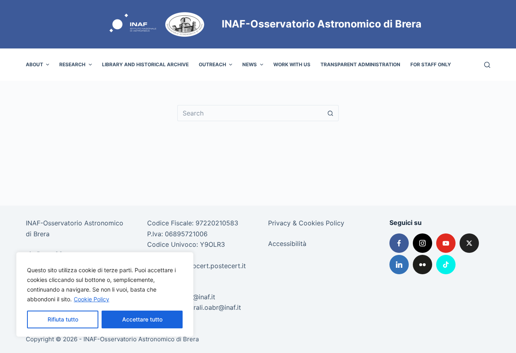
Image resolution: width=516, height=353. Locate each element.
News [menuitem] (249, 64)
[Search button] (330, 113)
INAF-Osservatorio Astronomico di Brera (322, 24)
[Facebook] (399, 243)
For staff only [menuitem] (430, 64)
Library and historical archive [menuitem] (145, 64)
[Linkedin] (399, 264)
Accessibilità (287, 244)
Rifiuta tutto (63, 319)
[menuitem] (461, 64)
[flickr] (422, 264)
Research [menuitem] (72, 64)
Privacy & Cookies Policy (306, 223)
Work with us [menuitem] (291, 64)
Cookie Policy (91, 299)
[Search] (487, 65)
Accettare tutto (142, 319)
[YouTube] (446, 243)
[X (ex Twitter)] (469, 243)
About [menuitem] (34, 64)
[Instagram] (422, 243)
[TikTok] (446, 264)
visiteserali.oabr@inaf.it (206, 307)
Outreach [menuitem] (212, 64)
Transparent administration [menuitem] (360, 64)
